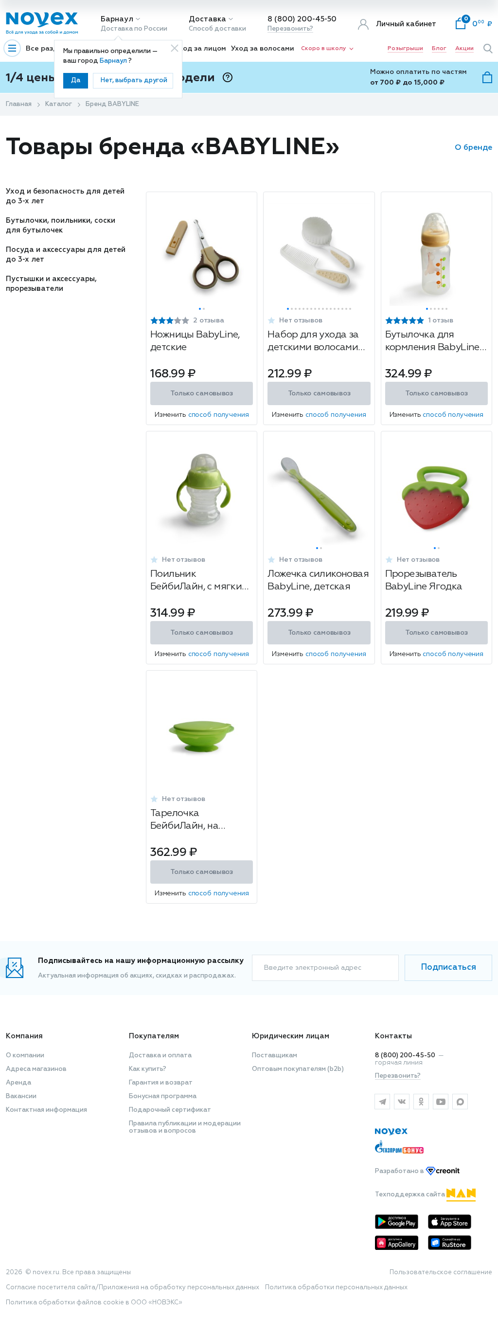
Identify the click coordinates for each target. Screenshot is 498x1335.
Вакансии (21, 1096)
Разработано (400, 1171)
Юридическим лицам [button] (290, 1036)
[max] (460, 1101)
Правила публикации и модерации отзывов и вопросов (185, 1127)
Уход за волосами (262, 48)
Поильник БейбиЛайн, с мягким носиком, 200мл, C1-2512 (199, 581)
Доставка (207, 19)
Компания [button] (24, 1036)
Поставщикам (274, 1055)
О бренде (473, 148)
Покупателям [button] (154, 1036)
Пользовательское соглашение (441, 1272)
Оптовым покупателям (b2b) (298, 1069)
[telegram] (382, 1101)
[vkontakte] (401, 1101)
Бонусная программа (162, 1096)
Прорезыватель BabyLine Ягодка (423, 580)
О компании (25, 1055)
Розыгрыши (405, 49)
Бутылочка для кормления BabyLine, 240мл (433, 342)
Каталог (58, 104)
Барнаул (117, 19)
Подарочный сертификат (170, 1110)
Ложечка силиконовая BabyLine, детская (318, 580)
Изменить (202, 414)
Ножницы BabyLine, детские (195, 341)
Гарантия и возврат (161, 1083)
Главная (19, 104)
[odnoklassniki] (421, 1101)
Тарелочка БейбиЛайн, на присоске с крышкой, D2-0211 (198, 820)
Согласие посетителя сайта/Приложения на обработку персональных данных (132, 1287)
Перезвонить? (290, 29)
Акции (464, 49)
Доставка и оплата (160, 1055)
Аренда (18, 1083)
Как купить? (147, 1069)
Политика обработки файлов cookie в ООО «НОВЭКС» (94, 1302)
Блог (439, 49)
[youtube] (440, 1101)
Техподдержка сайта (410, 1195)
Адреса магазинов (36, 1069)
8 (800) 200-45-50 (302, 19)
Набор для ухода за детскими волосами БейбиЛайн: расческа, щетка (317, 342)
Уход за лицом (200, 48)
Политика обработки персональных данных (336, 1287)
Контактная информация (46, 1110)
